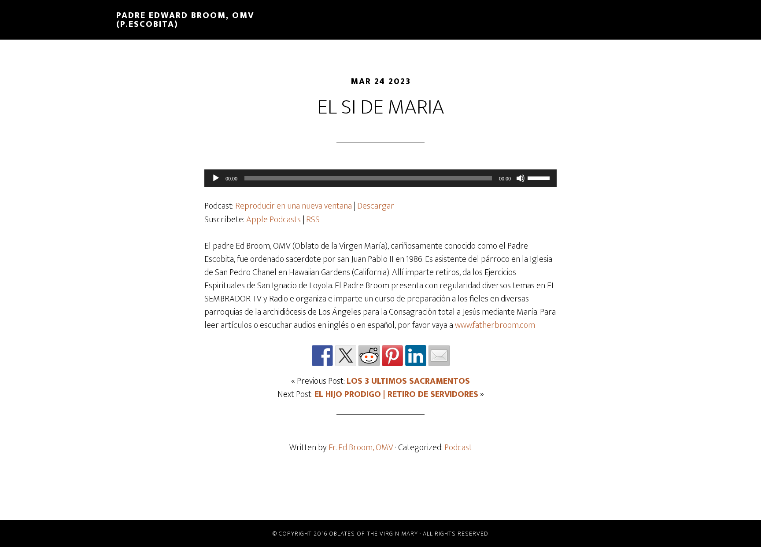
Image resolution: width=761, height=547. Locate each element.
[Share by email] (439, 355)
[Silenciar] (520, 178)
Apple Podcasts (273, 219)
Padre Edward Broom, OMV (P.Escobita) (185, 20)
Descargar (375, 205)
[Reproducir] (215, 178)
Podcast (458, 447)
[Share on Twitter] (345, 355)
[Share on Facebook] (322, 355)
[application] (380, 178)
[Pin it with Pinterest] (392, 355)
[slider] (540, 177)
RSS (313, 219)
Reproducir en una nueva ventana (293, 205)
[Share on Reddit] (369, 355)
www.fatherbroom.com (495, 325)
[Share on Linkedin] (415, 355)
